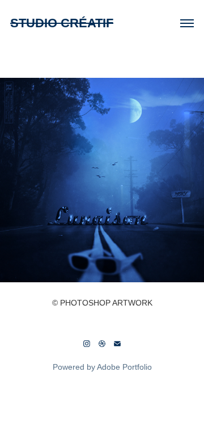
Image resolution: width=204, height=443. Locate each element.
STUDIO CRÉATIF (61, 23)
